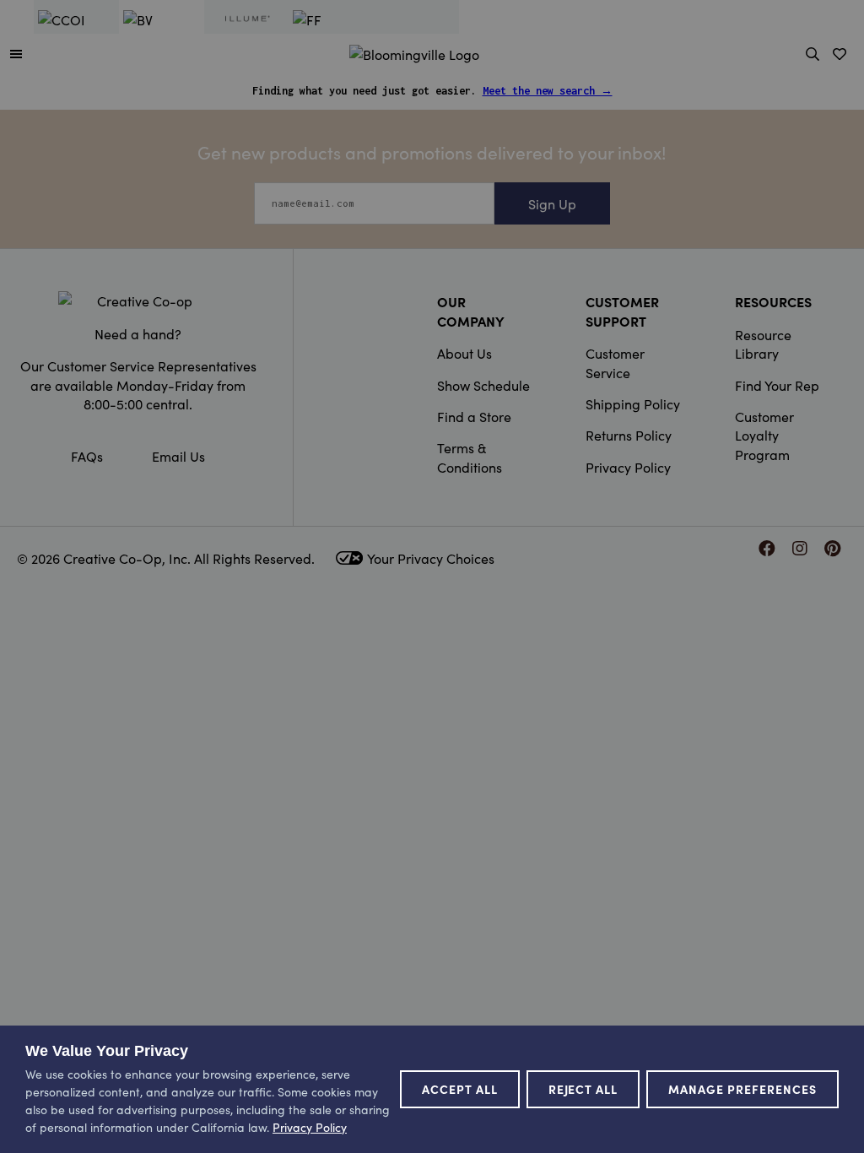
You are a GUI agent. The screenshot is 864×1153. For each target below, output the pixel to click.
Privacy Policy (628, 466)
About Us (464, 353)
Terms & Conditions (469, 456)
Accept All (460, 1088)
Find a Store (474, 416)
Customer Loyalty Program (764, 435)
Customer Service (615, 362)
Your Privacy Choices (430, 558)
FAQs (87, 456)
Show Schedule (483, 385)
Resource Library (763, 343)
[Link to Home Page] (414, 51)
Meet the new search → (548, 90)
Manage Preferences (742, 1088)
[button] (16, 53)
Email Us (178, 456)
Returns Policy (629, 434)
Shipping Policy (633, 403)
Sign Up (552, 203)
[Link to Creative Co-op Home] (138, 300)
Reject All (583, 1088)
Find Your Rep (777, 385)
